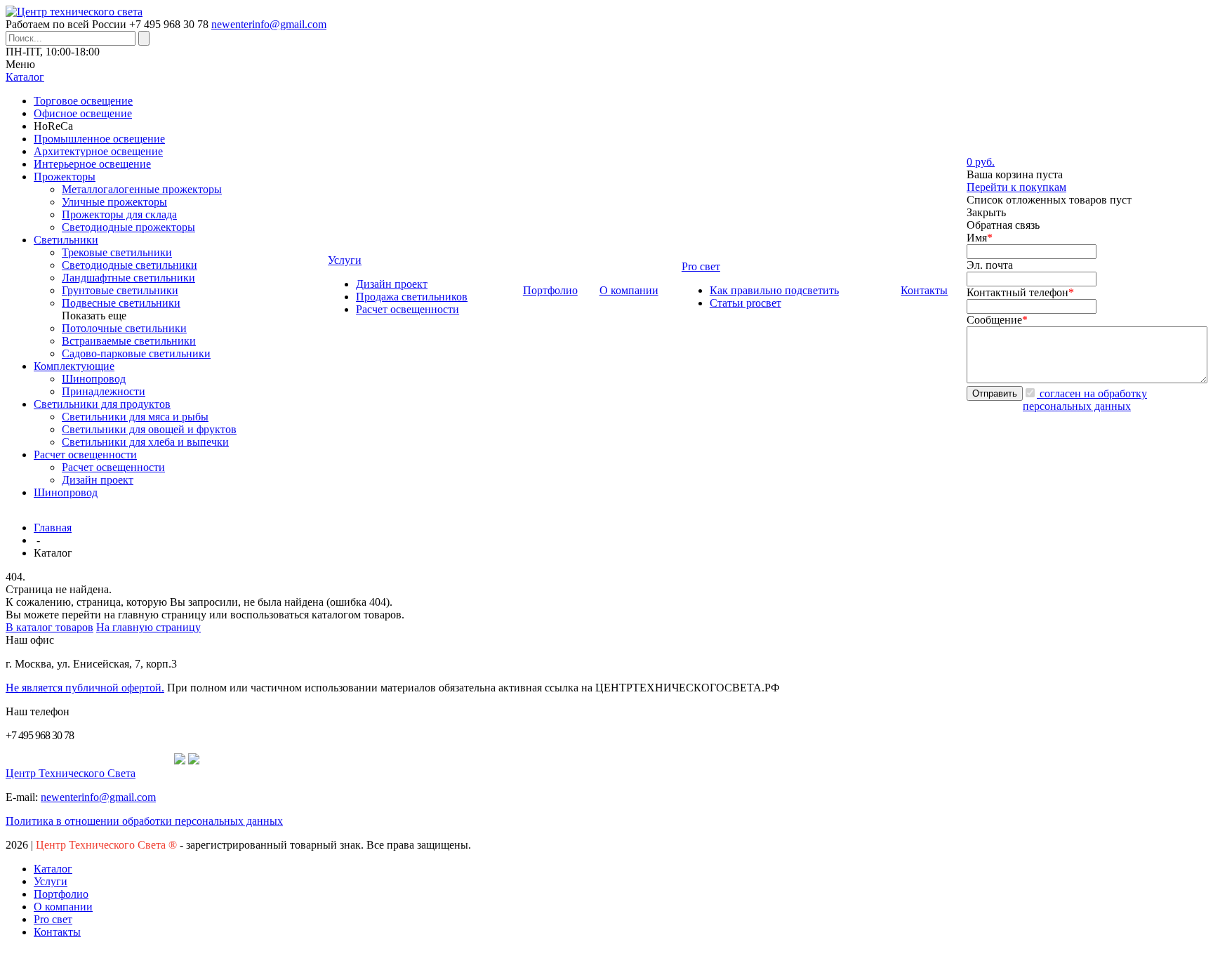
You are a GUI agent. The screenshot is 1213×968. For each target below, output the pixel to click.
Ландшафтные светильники (128, 278)
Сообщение (997, 320)
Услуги (50, 881)
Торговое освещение (83, 101)
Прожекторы (64, 177)
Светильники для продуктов (102, 404)
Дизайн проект (97, 480)
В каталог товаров (49, 627)
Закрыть (986, 212)
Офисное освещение (83, 113)
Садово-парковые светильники (136, 353)
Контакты (57, 932)
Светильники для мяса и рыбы (135, 417)
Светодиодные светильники (129, 265)
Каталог (53, 869)
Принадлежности (103, 391)
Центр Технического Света (70, 773)
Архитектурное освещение (98, 151)
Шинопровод (94, 379)
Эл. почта (990, 265)
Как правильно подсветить (774, 290)
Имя (980, 238)
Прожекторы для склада (119, 214)
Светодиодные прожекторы (128, 227)
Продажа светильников (412, 297)
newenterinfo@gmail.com (268, 24)
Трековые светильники (117, 252)
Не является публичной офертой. (85, 688)
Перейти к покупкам (1016, 187)
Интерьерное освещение (92, 164)
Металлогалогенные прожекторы (142, 189)
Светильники (66, 240)
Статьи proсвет (745, 303)
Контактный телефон (1020, 292)
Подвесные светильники (121, 303)
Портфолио (61, 894)
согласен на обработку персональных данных (1085, 399)
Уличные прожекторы (114, 202)
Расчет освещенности (85, 454)
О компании (63, 907)
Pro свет (53, 919)
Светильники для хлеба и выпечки (145, 442)
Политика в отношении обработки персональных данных (144, 821)
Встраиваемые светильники (129, 341)
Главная (53, 527)
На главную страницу (148, 627)
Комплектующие (74, 366)
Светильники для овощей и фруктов (149, 429)
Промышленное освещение (99, 139)
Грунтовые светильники (120, 290)
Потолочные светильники (124, 328)
